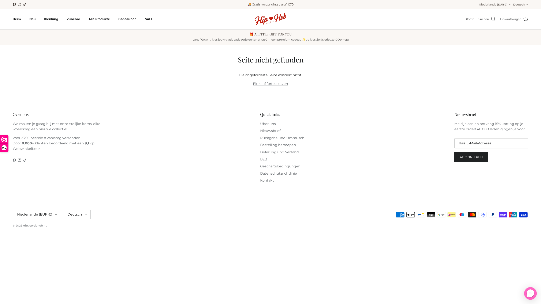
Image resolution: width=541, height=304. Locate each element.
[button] (530, 293)
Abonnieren (471, 157)
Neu (32, 19)
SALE (149, 19)
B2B (263, 159)
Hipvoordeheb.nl (34, 225)
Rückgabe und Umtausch (282, 138)
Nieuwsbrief (270, 131)
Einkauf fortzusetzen (270, 84)
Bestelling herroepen (278, 145)
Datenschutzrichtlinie (278, 173)
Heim (17, 19)
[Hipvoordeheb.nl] (270, 19)
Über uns (268, 124)
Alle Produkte (99, 19)
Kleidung (51, 19)
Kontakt (267, 180)
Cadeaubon (127, 19)
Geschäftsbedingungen (280, 166)
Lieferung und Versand (279, 152)
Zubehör (73, 19)
